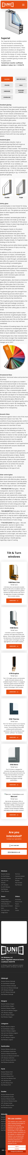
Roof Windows (4, 889)
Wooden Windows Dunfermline (8, 1049)
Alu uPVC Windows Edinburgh (8, 992)
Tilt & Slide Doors (5, 910)
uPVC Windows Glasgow (7, 1012)
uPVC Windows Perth (6, 1080)
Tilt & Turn (17, 874)
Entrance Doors (5, 899)
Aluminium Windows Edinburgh (8, 985)
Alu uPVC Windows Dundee (7, 1105)
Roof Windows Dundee (6, 1107)
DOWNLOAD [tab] (7, 97)
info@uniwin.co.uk (15, 852)
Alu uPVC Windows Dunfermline (8, 1060)
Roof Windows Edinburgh (7, 994)
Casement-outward (19, 876)
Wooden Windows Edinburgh (8, 981)
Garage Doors (4, 912)
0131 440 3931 (15, 845)
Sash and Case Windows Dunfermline (10, 1055)
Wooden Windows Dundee (7, 1094)
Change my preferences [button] (17, 1151)
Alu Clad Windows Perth (6, 1074)
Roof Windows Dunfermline (7, 1062)
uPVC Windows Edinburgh (7, 990)
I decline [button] (17, 1148)
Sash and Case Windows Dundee (9, 1101)
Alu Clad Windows (5, 876)
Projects (17, 904)
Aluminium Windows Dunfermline (9, 1053)
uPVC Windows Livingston (7, 1035)
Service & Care (18, 901)
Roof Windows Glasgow (6, 1017)
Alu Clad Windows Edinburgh (8, 983)
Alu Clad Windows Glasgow (7, 1006)
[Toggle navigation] (23, 5)
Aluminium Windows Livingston (8, 1031)
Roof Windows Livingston (7, 1039)
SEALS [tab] (21, 85)
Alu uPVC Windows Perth (7, 1082)
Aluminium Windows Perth (7, 1076)
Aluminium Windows (6, 878)
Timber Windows (5, 891)
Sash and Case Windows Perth (8, 1078)
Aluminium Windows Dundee (8, 1099)
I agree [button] (17, 1146)
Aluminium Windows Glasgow (8, 1008)
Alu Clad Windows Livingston (8, 1029)
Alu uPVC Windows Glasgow (7, 1014)
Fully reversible (18, 882)
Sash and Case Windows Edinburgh (9, 988)
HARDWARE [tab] (7, 91)
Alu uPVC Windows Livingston (8, 1037)
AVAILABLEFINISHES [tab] (21, 91)
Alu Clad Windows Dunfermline (8, 1051)
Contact (17, 910)
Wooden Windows (5, 874)
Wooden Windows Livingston (8, 1026)
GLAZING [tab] (6, 79)
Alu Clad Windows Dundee (7, 1096)
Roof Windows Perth (6, 1085)
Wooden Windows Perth (7, 1072)
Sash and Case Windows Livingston (9, 1033)
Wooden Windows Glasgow (7, 1004)
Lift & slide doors (5, 904)
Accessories (18, 899)
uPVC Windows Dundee (6, 1103)
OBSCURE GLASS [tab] (21, 79)
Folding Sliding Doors (6, 901)
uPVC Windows (4, 885)
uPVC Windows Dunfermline (7, 1058)
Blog (16, 908)
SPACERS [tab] (7, 85)
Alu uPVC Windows (5, 887)
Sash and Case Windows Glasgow (9, 1010)
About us (17, 906)
